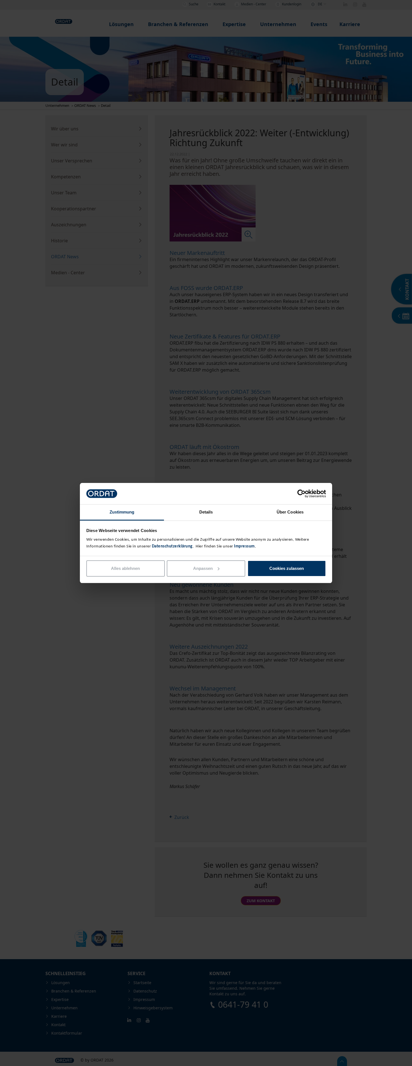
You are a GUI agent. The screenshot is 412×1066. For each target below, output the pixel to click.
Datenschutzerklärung (172, 546)
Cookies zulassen (286, 568)
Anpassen (203, 568)
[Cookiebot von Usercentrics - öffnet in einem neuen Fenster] (301, 493)
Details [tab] (206, 512)
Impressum (244, 546)
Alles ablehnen (125, 568)
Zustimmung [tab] (122, 512)
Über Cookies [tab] (290, 512)
